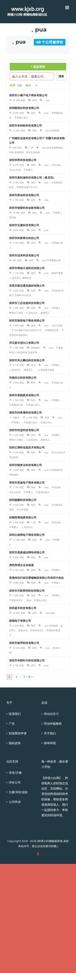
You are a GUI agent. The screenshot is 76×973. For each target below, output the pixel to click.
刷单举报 (50, 743)
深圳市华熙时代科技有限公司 (27, 660)
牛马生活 (26, 295)
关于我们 (50, 733)
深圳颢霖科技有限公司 (23, 500)
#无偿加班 (22, 352)
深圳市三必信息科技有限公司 (27, 303)
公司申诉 (15, 802)
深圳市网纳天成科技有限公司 (27, 268)
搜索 (61, 76)
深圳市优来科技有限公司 (24, 255)
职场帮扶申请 (18, 733)
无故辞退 (32, 352)
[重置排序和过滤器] (36, 85)
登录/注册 (15, 773)
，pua (46, 100)
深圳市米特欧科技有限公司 (25, 125)
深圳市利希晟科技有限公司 (25, 412)
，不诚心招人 (45, 422)
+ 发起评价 (38, 66)
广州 (31, 147)
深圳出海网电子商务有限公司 (27, 534)
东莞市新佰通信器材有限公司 (27, 285)
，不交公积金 (56, 325)
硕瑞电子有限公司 (20, 620)
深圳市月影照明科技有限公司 (27, 590)
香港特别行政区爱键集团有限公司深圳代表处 (36, 577)
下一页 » (28, 676)
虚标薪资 (26, 278)
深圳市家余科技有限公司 (24, 195)
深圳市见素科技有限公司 (24, 225)
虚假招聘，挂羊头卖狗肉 (27, 152)
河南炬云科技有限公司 (23, 377)
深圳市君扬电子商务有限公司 (27, 482)
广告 (12, 724)
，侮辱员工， (45, 313)
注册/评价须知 (18, 792)
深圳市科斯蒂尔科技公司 (24, 238)
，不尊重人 (27, 170)
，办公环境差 (21, 509)
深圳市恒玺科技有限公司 (24, 430)
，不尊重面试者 (50, 330)
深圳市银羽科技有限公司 (24, 643)
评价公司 (15, 782)
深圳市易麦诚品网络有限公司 (27, 552)
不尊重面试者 (54, 260)
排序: (16, 85)
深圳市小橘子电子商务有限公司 (28, 95)
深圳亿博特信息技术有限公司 (27, 447)
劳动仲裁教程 (53, 724)
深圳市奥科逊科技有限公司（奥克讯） (32, 177)
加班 (52, 613)
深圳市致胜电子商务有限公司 (27, 320)
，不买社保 (55, 165)
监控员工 (16, 278)
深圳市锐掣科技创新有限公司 (27, 207)
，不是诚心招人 (20, 117)
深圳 (34, 100)
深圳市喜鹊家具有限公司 (24, 395)
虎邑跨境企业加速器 (21, 565)
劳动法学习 (51, 714)
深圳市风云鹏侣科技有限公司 (27, 360)
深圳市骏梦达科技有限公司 (25, 465)
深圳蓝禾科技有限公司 (23, 608)
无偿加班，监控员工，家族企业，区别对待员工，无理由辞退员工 (36, 630)
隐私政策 (15, 743)
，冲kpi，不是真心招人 (36, 600)
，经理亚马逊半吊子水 (26, 187)
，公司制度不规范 (45, 370)
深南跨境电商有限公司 (23, 517)
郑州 (33, 382)
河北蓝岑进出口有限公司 (24, 342)
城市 (28, 85)
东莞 (33, 290)
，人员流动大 (31, 313)
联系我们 (15, 714)
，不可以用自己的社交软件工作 (25, 330)
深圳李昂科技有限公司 (23, 160)
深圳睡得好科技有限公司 (24, 108)
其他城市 (35, 347)
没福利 (17, 295)
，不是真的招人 (42, 492)
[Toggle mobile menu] (67, 7)
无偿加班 (55, 130)
